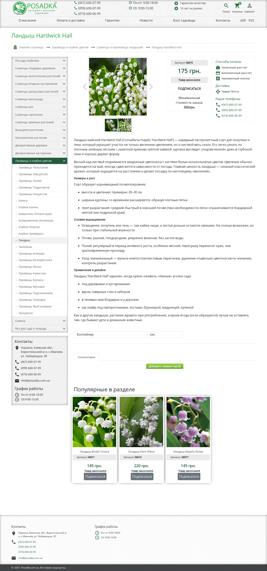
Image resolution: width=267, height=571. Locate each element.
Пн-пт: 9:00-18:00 (145, 3)
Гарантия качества (190, 3)
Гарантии (112, 20)
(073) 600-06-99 (89, 14)
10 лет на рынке (188, 8)
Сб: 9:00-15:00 (143, 8)
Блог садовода (184, 20)
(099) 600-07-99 (89, 8)
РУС (251, 20)
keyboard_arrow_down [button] (64, 60)
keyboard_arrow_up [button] (64, 161)
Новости (146, 20)
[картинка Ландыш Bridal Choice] (94, 422)
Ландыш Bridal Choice (94, 451)
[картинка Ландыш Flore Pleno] (141, 422)
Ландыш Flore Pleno (141, 451)
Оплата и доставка (71, 20)
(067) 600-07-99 (89, 3)
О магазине (27, 20)
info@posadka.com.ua (30, 558)
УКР (243, 20)
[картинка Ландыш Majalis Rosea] (188, 422)
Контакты (223, 20)
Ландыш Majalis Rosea (188, 451)
